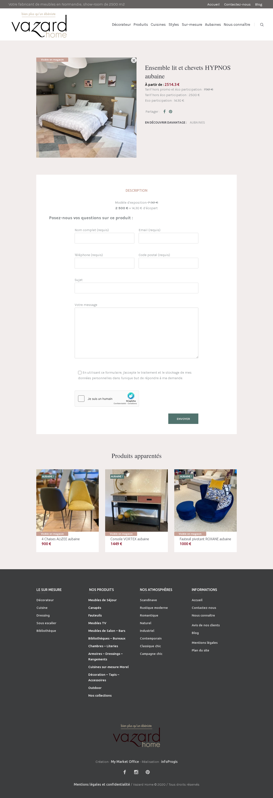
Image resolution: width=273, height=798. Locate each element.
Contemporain (151, 638)
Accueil (197, 600)
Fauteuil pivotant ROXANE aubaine (205, 539)
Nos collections (100, 695)
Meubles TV (97, 623)
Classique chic (150, 646)
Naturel (145, 623)
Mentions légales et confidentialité (102, 784)
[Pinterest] (147, 772)
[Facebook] (124, 772)
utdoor (96, 688)
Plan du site (200, 650)
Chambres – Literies (103, 646)
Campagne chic (151, 653)
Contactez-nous (204, 607)
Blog (195, 633)
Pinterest (170, 111)
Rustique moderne (154, 607)
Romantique (149, 615)
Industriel (147, 630)
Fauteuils (95, 615)
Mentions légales (205, 642)
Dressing (43, 615)
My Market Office (125, 761)
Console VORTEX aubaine (129, 539)
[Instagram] (136, 772)
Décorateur (45, 600)
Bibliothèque (46, 630)
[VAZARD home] (136, 735)
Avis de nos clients (206, 625)
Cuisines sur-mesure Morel (108, 667)
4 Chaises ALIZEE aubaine (61, 539)
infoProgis (169, 761)
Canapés (94, 607)
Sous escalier (46, 623)
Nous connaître (203, 615)
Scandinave (148, 600)
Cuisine (42, 607)
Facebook (165, 111)
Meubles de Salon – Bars (106, 630)
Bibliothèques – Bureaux (106, 638)
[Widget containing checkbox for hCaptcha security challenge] (107, 398)
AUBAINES (197, 122)
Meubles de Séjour (102, 600)
